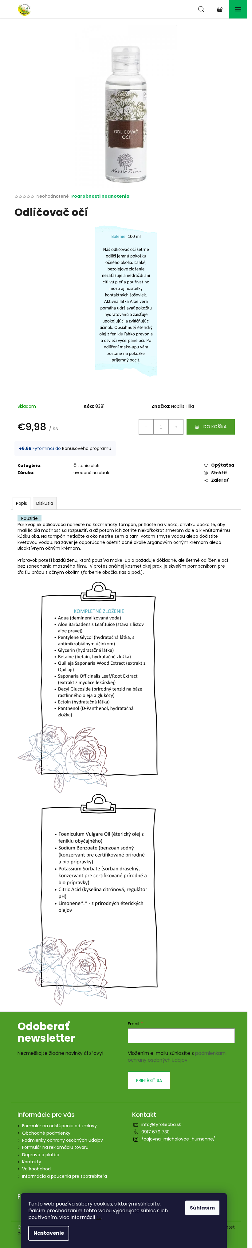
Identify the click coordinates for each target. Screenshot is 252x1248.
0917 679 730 (155, 1132)
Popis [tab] (21, 503)
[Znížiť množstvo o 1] (146, 426)
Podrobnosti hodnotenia (100, 196)
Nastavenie (48, 1233)
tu (98, 1217)
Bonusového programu (86, 448)
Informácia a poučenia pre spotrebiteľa (64, 1176)
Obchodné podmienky (46, 1133)
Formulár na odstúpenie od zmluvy (59, 1126)
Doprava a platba (40, 1155)
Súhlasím (202, 1207)
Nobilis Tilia (182, 406)
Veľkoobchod (36, 1169)
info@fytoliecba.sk (161, 1124)
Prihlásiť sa (149, 1080)
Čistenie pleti (86, 465)
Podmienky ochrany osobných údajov (62, 1140)
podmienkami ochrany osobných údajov (177, 1056)
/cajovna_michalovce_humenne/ (178, 1139)
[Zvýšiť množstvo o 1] (175, 426)
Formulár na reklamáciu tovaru (55, 1147)
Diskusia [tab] (44, 503)
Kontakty (31, 1162)
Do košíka (214, 426)
